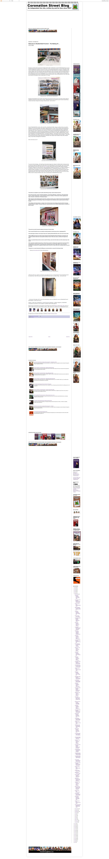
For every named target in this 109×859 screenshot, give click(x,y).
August (76, 812)
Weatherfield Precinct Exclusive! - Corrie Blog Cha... (77, 715)
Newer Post (30, 336)
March (76, 819)
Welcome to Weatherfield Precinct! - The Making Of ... (77, 779)
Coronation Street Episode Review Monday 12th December (77, 746)
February (76, 820)
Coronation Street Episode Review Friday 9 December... (77, 764)
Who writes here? (76, 473)
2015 (75, 831)
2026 (75, 587)
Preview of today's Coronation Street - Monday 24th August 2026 (44, 367)
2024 (75, 590)
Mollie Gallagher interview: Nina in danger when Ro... (78, 608)
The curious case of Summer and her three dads (77, 666)
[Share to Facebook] (32, 45)
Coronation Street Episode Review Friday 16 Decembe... (77, 711)
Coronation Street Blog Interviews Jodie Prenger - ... (78, 757)
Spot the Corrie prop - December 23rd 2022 (78, 669)
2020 (75, 825)
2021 (75, 823)
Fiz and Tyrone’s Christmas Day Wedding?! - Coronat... (77, 750)
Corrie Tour (45, 166)
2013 (75, 834)
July (75, 814)
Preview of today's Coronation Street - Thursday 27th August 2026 (44, 389)
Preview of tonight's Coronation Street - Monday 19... (77, 707)
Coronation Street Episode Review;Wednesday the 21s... (77, 677)
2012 (75, 835)
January (76, 822)
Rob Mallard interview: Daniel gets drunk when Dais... (77, 798)
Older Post (67, 336)
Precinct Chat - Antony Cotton (77, 770)
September (77, 811)
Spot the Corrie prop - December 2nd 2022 (77, 802)
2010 (75, 838)
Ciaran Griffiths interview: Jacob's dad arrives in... (77, 775)
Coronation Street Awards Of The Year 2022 (77, 738)
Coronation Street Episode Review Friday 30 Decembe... (77, 601)
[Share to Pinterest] (33, 45)
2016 (75, 830)
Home (49, 336)
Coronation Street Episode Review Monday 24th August (42, 384)
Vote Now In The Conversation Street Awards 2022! (77, 726)
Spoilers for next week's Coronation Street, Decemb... (77, 649)
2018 (75, 827)
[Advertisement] (54, 18)
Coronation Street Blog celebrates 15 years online (78, 754)
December (76, 594)
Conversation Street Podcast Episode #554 (77, 681)
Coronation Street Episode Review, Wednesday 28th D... (77, 620)
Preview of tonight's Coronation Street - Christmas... (77, 658)
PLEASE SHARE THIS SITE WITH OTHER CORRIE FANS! (76, 478)
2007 (75, 842)
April (76, 818)
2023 (75, 591)
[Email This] (29, 45)
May (75, 816)
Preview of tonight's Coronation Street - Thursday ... (77, 624)
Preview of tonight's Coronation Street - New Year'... (77, 597)
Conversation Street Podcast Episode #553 (77, 719)
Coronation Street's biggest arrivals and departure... (77, 628)
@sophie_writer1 (62, 305)
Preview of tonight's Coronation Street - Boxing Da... (77, 654)
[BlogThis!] (30, 45)
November (76, 808)
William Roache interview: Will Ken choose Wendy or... (77, 788)
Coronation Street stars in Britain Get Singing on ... (77, 734)
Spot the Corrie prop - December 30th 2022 (78, 605)
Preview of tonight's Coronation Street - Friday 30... (77, 613)
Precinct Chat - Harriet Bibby (77, 616)
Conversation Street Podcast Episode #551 (77, 794)
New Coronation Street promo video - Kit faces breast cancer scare (44, 395)
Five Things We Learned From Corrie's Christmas (77, 645)
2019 (75, 826)
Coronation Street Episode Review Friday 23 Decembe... (77, 662)
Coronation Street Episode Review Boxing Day (77, 641)
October (76, 810)
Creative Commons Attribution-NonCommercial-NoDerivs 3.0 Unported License (76, 490)
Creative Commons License (52, 313)
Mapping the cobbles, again (77, 773)
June (76, 815)
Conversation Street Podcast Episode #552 (77, 760)
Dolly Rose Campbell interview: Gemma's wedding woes (77, 632)
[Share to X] (31, 45)
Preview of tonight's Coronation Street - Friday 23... (77, 674)
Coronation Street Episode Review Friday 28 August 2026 (43, 400)
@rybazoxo (56, 305)
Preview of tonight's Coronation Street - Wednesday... (77, 637)
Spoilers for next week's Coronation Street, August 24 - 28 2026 (43, 406)
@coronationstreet (36, 250)
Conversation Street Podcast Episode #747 (40, 411)
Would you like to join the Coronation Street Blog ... (77, 702)
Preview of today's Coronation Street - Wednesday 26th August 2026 (44, 378)
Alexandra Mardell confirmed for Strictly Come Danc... (78, 806)
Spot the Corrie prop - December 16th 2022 (78, 722)
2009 (75, 839)
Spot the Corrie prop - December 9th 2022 (77, 767)
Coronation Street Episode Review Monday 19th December (77, 689)
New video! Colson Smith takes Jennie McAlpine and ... (77, 699)
